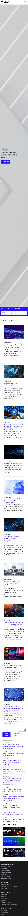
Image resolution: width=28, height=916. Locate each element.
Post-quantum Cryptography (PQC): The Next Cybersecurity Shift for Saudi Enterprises (13, 345)
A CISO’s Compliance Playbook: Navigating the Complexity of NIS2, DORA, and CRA (13, 426)
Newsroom (4, 910)
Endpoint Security (5, 866)
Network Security (5, 870)
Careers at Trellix (5, 902)
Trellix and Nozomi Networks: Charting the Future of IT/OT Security (13, 538)
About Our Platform (6, 884)
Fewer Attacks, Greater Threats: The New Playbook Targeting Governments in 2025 (14, 624)
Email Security (4, 874)
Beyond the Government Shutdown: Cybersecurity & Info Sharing (12, 583)
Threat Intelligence (6, 872)
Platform (17, 308)
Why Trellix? (4, 894)
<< (2, 308)
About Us (3, 896)
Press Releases (5, 912)
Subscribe (6, 161)
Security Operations (6, 876)
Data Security (4, 868)
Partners (3, 900)
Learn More (6, 854)
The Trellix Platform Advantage (9, 886)
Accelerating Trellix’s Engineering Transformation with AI (13, 385)
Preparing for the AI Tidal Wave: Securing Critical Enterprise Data (12, 500)
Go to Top (22, 730)
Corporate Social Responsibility (9, 904)
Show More (6, 734)
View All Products (7, 843)
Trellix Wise (4, 888)
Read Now (6, 833)
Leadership (4, 898)
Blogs (2, 914)
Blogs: (8, 308)
